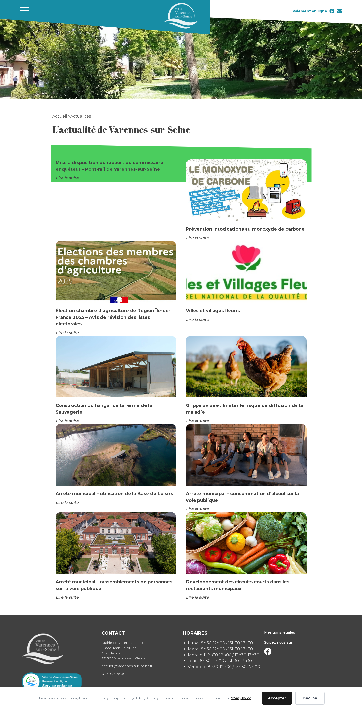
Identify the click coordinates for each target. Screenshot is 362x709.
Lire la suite (67, 178)
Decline (310, 698)
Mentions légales (279, 632)
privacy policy (241, 698)
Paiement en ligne (310, 11)
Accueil (60, 116)
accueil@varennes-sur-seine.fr (127, 666)
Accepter (277, 698)
